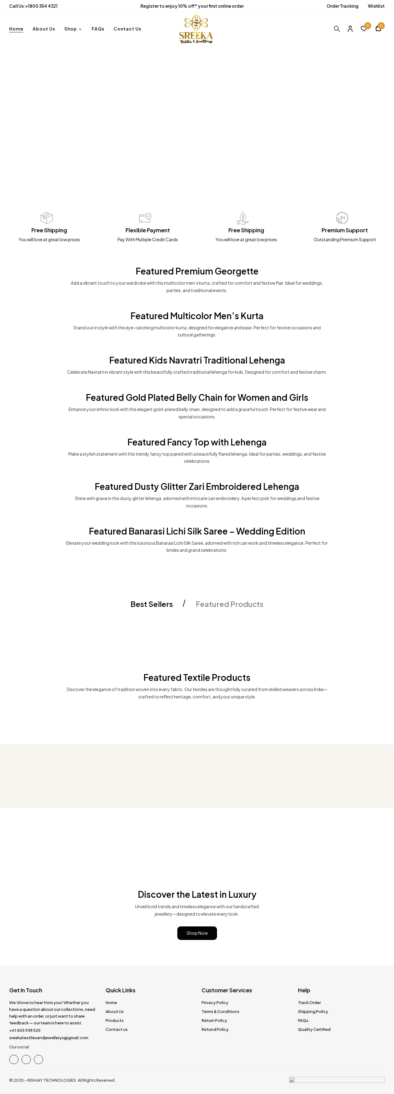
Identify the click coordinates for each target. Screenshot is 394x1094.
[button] (378, 29)
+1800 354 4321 (41, 6)
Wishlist (376, 6)
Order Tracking (343, 6)
